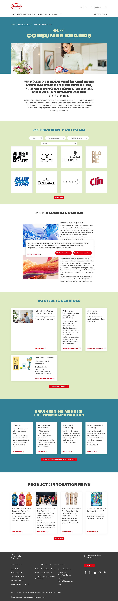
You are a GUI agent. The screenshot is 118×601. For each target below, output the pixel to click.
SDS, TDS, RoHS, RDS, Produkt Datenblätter (45, 578)
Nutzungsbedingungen (32, 592)
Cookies (58, 592)
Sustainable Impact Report (20, 584)
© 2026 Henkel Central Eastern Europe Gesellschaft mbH (28, 597)
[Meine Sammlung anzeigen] (86, 7)
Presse (104, 14)
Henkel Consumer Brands (43, 573)
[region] (60, 248)
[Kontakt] (81, 7)
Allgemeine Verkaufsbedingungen (65, 580)
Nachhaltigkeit (44, 14)
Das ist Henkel (16, 14)
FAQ (59, 585)
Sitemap (13, 592)
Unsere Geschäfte (30, 14)
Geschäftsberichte (17, 580)
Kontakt (88, 565)
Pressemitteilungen (17, 577)
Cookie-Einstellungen (33, 254)
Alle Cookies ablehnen (63, 253)
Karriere (97, 14)
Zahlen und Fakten (17, 573)
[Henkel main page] (16, 6)
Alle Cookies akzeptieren (82, 253)
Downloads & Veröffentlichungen (65, 574)
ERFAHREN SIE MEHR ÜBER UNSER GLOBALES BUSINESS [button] (58, 459)
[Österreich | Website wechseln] (92, 7)
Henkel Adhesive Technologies (45, 569)
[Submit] (105, 7)
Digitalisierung (56, 14)
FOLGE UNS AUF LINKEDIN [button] (58, 386)
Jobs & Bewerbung (64, 569)
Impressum (20, 592)
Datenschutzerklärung (48, 592)
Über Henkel (15, 569)
